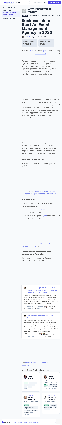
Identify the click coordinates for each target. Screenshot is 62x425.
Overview (25, 15)
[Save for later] (37, 374)
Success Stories (45, 15)
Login (45, 2)
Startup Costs (7, 10)
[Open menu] (2, 2)
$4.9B (31, 50)
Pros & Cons (56, 15)
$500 (43, 210)
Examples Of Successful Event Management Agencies (10, 14)
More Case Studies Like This (10, 18)
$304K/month (44, 52)
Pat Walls (27, 37)
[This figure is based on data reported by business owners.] (32, 44)
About (14, 422)
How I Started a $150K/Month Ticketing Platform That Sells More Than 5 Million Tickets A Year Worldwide (42, 290)
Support (20, 422)
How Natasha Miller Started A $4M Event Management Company (40, 317)
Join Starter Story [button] (54, 2)
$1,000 (44, 216)
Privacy (25, 422)
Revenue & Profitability (9, 7)
